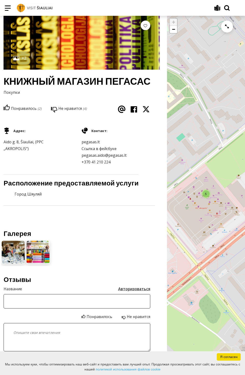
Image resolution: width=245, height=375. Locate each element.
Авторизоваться (134, 288)
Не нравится (138, 316)
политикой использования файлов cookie (128, 369)
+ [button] (173, 22)
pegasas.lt (91, 142)
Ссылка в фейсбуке (99, 148)
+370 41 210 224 (96, 162)
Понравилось (99, 316)
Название (13, 288)
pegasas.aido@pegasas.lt (104, 155)
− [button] (173, 29)
